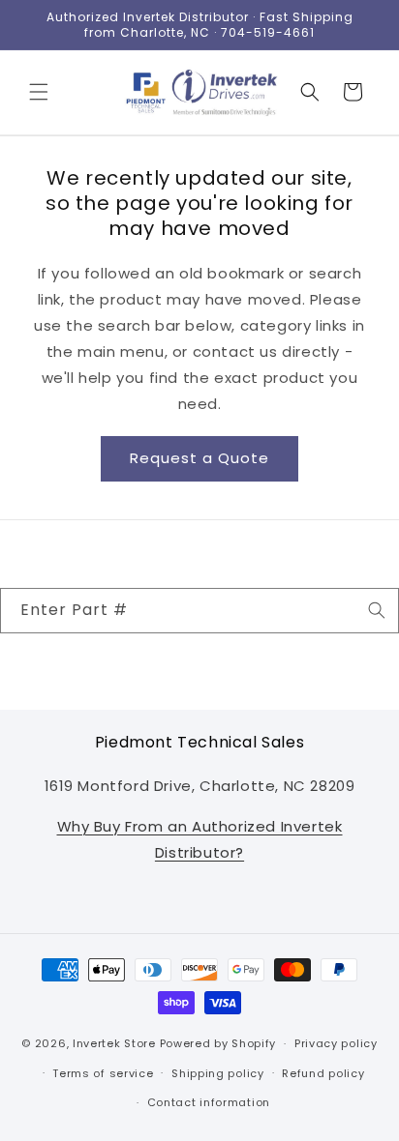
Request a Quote (199, 458)
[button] (38, 92)
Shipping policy (217, 1073)
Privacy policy (336, 1043)
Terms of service (102, 1073)
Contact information (208, 1102)
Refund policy (323, 1073)
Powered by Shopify (218, 1043)
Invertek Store (114, 1043)
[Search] (376, 610)
